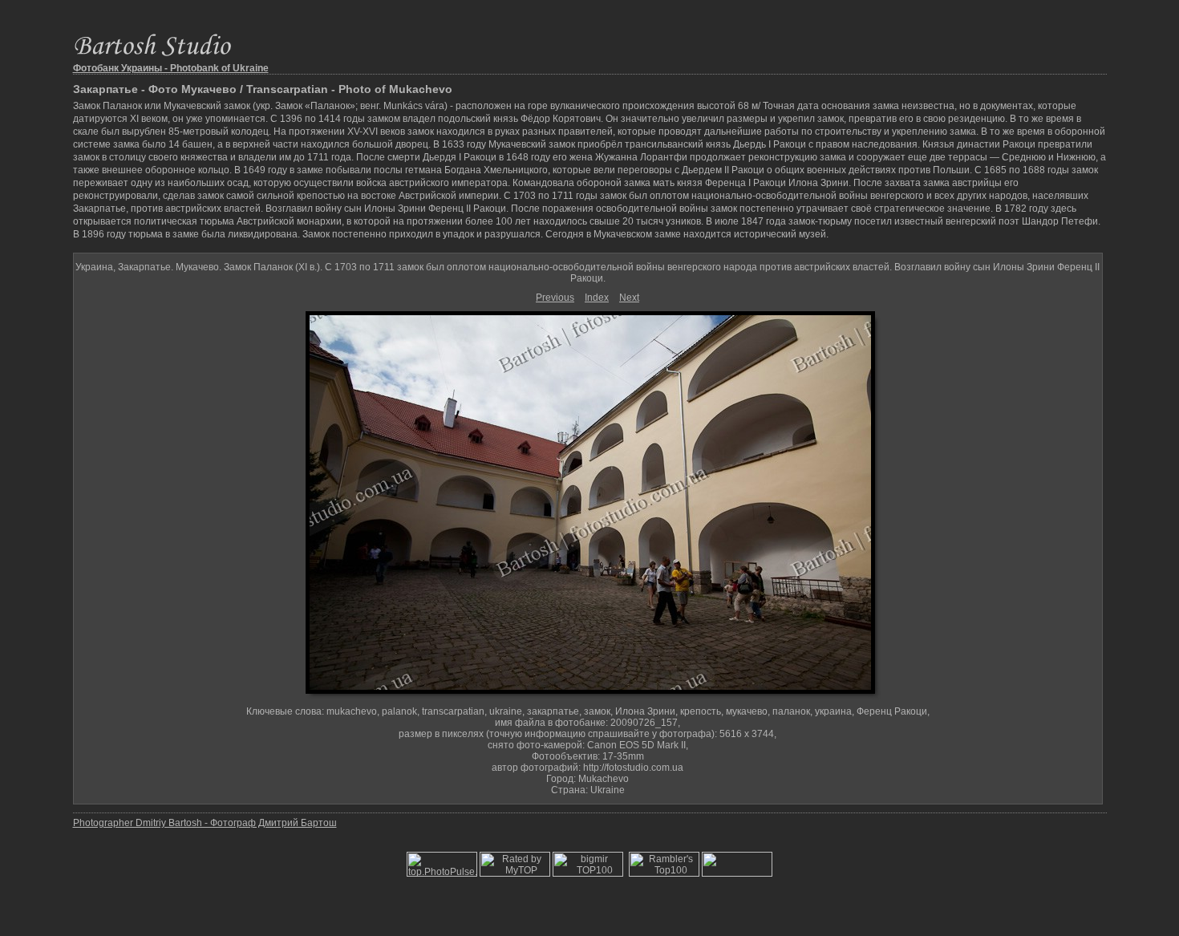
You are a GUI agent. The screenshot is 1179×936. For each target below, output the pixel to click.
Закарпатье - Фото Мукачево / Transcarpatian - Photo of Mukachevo (262, 89)
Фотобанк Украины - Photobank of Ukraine (171, 68)
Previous (555, 297)
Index (597, 297)
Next (629, 297)
